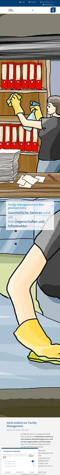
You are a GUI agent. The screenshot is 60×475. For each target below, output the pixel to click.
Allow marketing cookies (10, 466)
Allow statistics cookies (9, 463)
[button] (33, 10)
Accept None (7, 472)
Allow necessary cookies (10, 461)
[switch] (33, 461)
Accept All (32, 472)
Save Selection (19, 472)
